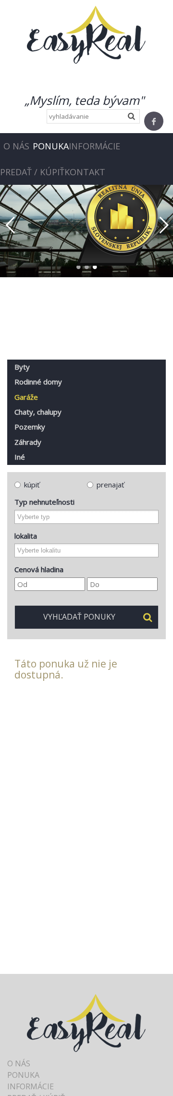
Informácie (94, 146)
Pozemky (29, 426)
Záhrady (27, 442)
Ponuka (51, 146)
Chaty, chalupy (38, 412)
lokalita (25, 536)
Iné (19, 457)
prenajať (110, 484)
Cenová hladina (38, 569)
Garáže (26, 397)
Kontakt (84, 172)
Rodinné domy (38, 381)
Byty (22, 367)
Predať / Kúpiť (32, 172)
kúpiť (31, 484)
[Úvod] (86, 34)
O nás (16, 146)
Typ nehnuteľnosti (44, 502)
